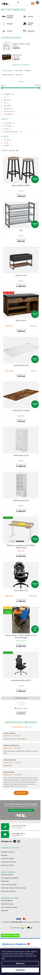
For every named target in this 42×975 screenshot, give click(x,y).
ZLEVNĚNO (9, 114)
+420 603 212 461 (19, 826)
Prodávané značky (7, 858)
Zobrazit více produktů (20, 65)
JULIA (7, 143)
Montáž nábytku (7, 901)
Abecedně (19, 75)
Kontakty (4, 855)
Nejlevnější (19, 70)
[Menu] (37, 3)
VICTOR (8, 140)
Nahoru (22, 713)
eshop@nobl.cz (18, 834)
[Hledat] (18, 3)
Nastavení (20, 963)
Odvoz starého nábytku (9, 907)
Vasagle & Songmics (12, 132)
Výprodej (8, 106)
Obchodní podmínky (8, 891)
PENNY (8, 146)
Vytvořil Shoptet (15, 927)
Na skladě (9, 94)
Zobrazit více (21, 793)
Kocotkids (8, 126)
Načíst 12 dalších (21, 698)
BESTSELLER (10, 111)
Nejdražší (28, 70)
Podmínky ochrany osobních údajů (13, 888)
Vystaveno (8, 108)
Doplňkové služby (7, 904)
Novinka (8, 100)
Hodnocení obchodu (21, 722)
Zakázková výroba (7, 852)
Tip (6, 103)
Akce (6, 97)
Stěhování (4, 910)
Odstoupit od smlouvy (10, 935)
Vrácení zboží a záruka (9, 885)
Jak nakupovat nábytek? (9, 878)
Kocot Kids (9, 123)
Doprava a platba (7, 875)
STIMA (7, 129)
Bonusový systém (7, 865)
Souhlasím (20, 970)
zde (3, 958)
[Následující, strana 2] (21, 703)
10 (25, 704)
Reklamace (5, 881)
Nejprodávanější (7, 75)
